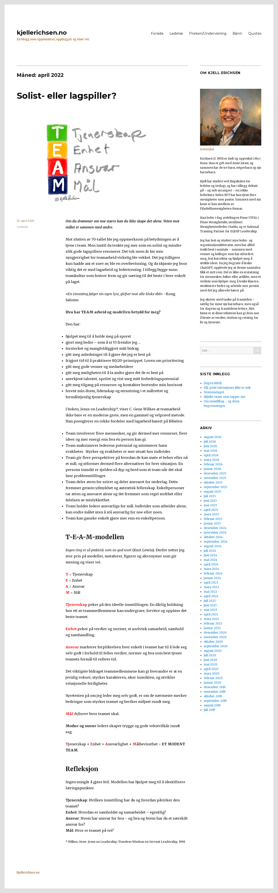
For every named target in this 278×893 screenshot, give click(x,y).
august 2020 (213, 651)
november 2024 (215, 532)
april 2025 (211, 510)
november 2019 (214, 692)
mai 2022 (210, 592)
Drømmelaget (214, 392)
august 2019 (212, 705)
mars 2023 (211, 587)
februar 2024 (213, 573)
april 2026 (211, 455)
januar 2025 (212, 523)
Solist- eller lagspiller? (66, 95)
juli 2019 (209, 710)
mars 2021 (211, 619)
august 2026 (212, 437)
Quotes (254, 33)
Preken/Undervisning (208, 33)
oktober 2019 (213, 696)
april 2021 (211, 614)
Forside (157, 33)
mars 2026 (211, 460)
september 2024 (216, 542)
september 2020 (216, 646)
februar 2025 (213, 519)
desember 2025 (215, 473)
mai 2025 (210, 505)
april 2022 (211, 596)
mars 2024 (211, 569)
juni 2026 (210, 446)
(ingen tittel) (213, 383)
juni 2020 (210, 660)
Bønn (237, 33)
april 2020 (211, 669)
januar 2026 (212, 469)
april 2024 (211, 564)
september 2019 (215, 701)
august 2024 (213, 546)
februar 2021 (213, 623)
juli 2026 (210, 441)
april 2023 (211, 582)
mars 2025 (211, 514)
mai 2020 (210, 664)
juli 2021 (209, 601)
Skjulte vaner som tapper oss (224, 397)
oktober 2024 (213, 537)
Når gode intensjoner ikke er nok (227, 388)
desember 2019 (214, 687)
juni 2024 (210, 555)
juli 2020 (210, 655)
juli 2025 (210, 496)
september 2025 (215, 487)
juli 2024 (210, 551)
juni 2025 (210, 501)
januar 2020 (212, 682)
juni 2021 (210, 605)
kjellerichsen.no (42, 32)
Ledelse (176, 33)
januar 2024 (212, 578)
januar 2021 (212, 628)
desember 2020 (215, 632)
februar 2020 (213, 678)
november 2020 (215, 637)
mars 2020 (211, 673)
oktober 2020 (213, 642)
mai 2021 (210, 610)
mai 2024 (210, 560)
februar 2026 (213, 464)
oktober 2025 (213, 482)
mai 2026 (210, 451)
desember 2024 (215, 528)
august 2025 (212, 491)
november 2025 (215, 478)
